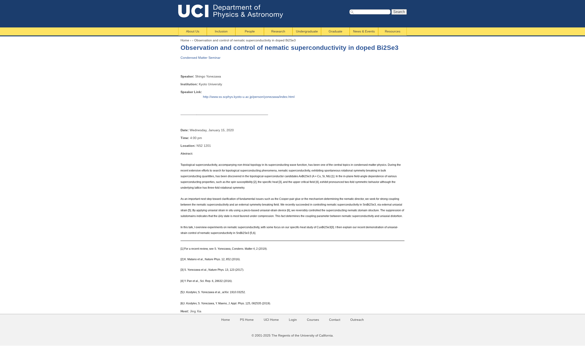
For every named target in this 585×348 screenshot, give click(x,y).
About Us (192, 31)
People (250, 31)
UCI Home (271, 319)
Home (185, 40)
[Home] (233, 11)
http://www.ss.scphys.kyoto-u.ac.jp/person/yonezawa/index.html (249, 97)
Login (293, 319)
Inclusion (221, 31)
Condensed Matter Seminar (201, 57)
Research (278, 31)
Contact (334, 319)
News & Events (364, 31)
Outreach (357, 319)
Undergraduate (307, 31)
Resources (392, 31)
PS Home (247, 319)
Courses (313, 319)
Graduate (335, 31)
